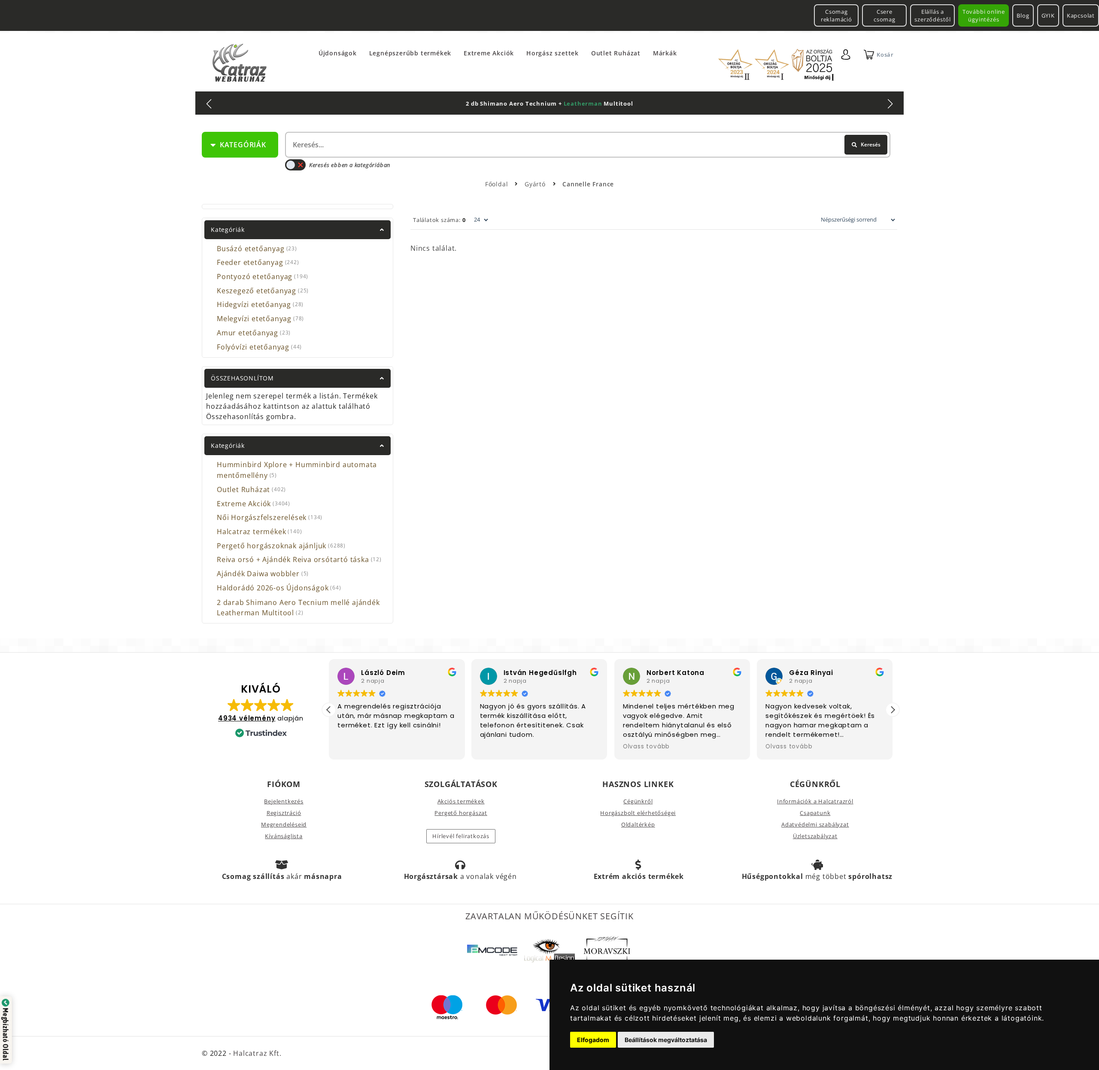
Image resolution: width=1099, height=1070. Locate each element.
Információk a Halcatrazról (815, 801)
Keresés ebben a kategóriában (349, 165)
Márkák (665, 53)
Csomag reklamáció (836, 15)
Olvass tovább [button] (646, 747)
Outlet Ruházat (616, 53)
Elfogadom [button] (593, 1039)
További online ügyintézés (983, 15)
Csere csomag (885, 15)
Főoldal (496, 184)
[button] (892, 709)
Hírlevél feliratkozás (460, 836)
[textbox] (587, 145)
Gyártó (536, 184)
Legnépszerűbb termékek (410, 53)
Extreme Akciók (489, 53)
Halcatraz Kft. (256, 1053)
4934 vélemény (246, 718)
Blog (1023, 15)
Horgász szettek (552, 53)
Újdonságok (338, 53)
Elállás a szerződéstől (932, 15)
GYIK (1048, 15)
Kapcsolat (1081, 15)
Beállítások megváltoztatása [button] (666, 1039)
